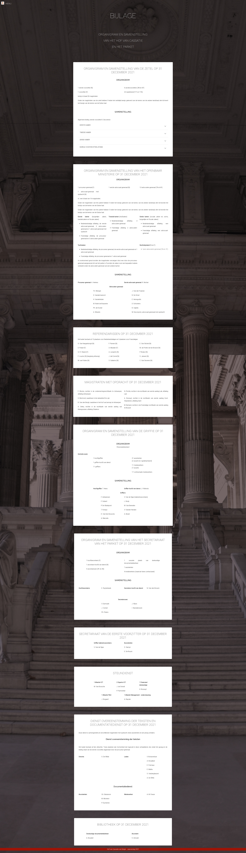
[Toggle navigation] (2, 3)
